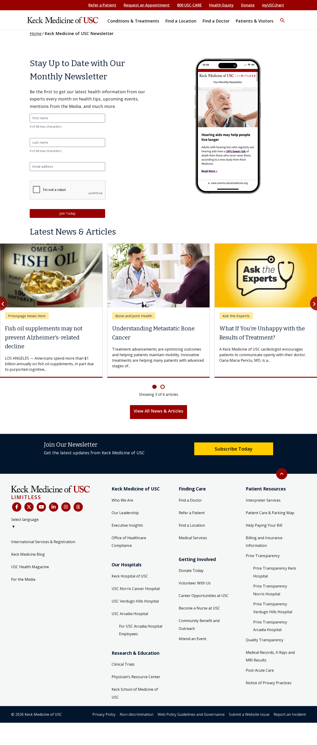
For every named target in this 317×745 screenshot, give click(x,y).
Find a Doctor (190, 500)
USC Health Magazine (30, 566)
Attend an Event (192, 638)
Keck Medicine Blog (28, 554)
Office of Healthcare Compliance (129, 541)
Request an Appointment (147, 5)
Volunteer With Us (195, 583)
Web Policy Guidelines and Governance (191, 714)
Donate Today (191, 570)
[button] (282, 17)
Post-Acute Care (260, 670)
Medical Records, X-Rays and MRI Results (270, 656)
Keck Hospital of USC (130, 576)
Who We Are (122, 500)
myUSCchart (273, 5)
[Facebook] (16, 507)
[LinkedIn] (53, 507)
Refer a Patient (102, 5)
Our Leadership (125, 512)
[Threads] (78, 507)
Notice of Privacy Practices (268, 682)
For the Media (23, 579)
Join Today (67, 213)
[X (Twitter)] (29, 507)
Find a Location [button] (180, 21)
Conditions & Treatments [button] (133, 21)
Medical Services (193, 537)
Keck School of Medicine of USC (135, 693)
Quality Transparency (264, 639)
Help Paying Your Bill (264, 525)
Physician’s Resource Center (136, 676)
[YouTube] (41, 507)
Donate (248, 5)
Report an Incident (290, 714)
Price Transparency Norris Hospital (270, 590)
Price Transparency (263, 555)
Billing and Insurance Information (264, 541)
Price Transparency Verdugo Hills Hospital (272, 607)
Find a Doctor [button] (216, 21)
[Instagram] (65, 507)
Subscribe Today (233, 448)
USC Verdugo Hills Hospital (135, 601)
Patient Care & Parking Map (270, 512)
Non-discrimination (136, 714)
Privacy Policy (104, 714)
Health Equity (221, 5)
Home (36, 33)
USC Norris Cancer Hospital (136, 588)
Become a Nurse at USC (199, 608)
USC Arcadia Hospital (130, 613)
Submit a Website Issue (249, 714)
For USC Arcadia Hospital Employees (140, 630)
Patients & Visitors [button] (254, 21)
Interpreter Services (263, 500)
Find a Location (192, 525)
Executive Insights (127, 525)
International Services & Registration (43, 541)
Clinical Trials (123, 664)
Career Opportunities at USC (204, 595)
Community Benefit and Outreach (199, 624)
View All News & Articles (158, 411)
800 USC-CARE (189, 5)
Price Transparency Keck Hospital (274, 572)
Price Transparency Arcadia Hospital (270, 625)
